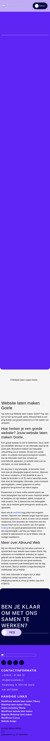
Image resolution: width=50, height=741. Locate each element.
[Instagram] (9, 662)
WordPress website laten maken (16, 711)
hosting (4, 528)
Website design (8, 721)
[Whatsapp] (21, 662)
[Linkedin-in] (15, 662)
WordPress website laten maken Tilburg (20, 701)
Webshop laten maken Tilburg (15, 705)
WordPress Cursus (10, 718)
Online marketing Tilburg (13, 708)
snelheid (17, 513)
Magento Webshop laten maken (16, 714)
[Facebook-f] (3, 662)
